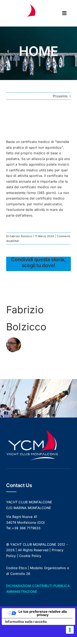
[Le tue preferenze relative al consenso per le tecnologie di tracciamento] (70, 630)
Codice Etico (16, 568)
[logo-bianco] (21, 6)
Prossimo (60, 96)
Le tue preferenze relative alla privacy (42, 613)
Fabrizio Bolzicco (21, 236)
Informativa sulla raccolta (26, 622)
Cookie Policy (30, 556)
